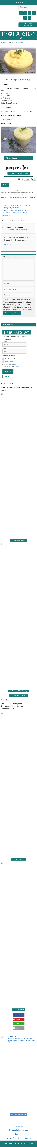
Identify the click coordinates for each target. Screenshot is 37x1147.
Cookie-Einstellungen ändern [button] (18, 1138)
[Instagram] (25, 13)
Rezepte (5, 205)
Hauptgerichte (13, 205)
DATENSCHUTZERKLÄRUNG (11, 366)
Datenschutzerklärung (24, 309)
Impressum (18, 1126)
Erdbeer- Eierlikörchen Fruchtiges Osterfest (17, 210)
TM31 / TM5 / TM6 (25, 205)
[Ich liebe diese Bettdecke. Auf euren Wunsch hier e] (18, 1066)
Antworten (7, 244)
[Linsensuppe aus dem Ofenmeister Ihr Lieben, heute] (18, 1091)
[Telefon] (29, 18)
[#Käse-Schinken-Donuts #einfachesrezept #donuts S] (18, 1053)
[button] (18, 1015)
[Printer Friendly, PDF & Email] (27, 179)
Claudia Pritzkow (18, 42)
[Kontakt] (25, 18)
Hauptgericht (7, 208)
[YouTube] (34, 13)
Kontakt (18, 1134)
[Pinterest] (29, 13)
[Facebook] (21, 13)
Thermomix (15, 208)
